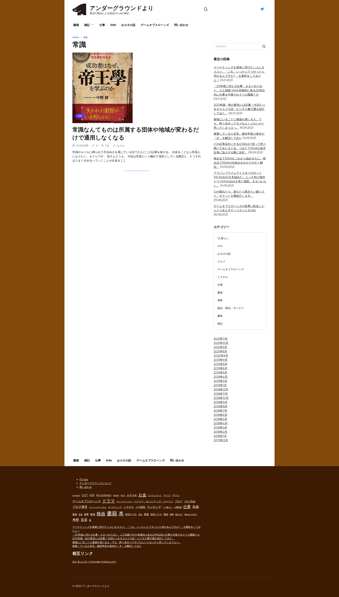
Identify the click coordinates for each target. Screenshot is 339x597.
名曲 (195, 507)
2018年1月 (220, 436)
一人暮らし (167, 507)
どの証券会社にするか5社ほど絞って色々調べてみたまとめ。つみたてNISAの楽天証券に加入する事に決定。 (240, 148)
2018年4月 (221, 423)
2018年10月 (221, 398)
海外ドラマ (156, 514)
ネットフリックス (124, 502)
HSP (92, 495)
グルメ (221, 261)
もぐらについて (155, 495)
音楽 (84, 520)
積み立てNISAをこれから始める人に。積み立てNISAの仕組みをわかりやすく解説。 (240, 163)
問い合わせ (181, 25)
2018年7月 (220, 410)
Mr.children (103, 495)
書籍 (76, 25)
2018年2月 (220, 432)
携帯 (86, 514)
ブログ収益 (189, 501)
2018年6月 (220, 415)
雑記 (87, 25)
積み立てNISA (191, 514)
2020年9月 (221, 355)
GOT (85, 495)
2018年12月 (221, 389)
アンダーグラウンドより (122, 8)
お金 (142, 494)
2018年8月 (220, 406)
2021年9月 (220, 347)
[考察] (102, 121)
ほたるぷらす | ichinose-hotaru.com (94, 561)
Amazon (76, 495)
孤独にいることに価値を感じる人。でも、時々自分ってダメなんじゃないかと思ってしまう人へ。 (239, 123)
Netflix (116, 495)
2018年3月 (220, 427)
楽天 (140, 514)
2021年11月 (221, 338)
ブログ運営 (79, 507)
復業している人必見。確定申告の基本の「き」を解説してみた (107, 546)
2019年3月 (220, 381)
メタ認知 (140, 507)
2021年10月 (221, 343)
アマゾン (167, 495)
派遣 (146, 514)
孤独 (74, 514)
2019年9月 (220, 360)
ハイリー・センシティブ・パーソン (153, 501)
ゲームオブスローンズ (155, 25)
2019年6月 (220, 368)
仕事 (102, 25)
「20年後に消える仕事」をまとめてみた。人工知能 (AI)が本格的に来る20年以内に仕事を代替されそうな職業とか (239, 90)
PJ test (83, 479)
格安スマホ (131, 514)
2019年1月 (220, 385)
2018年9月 (220, 402)
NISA (123, 495)
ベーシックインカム (97, 507)
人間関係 (178, 507)
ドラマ (108, 500)
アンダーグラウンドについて (95, 483)
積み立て (179, 514)
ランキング (154, 507)
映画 (101, 513)
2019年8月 (220, 364)
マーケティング (115, 507)
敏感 (92, 514)
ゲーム (176, 495)
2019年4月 (221, 376)
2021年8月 (220, 351)
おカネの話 (128, 25)
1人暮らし (223, 238)
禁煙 (172, 514)
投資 (80, 514)
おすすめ (132, 495)
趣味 (220, 315)
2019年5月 (220, 372)
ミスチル (222, 277)
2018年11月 (221, 393)
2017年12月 (221, 440)
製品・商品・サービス (230, 308)
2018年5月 (220, 419)
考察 (220, 300)
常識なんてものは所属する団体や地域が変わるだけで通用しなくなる (135, 133)
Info (113, 25)
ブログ (178, 501)
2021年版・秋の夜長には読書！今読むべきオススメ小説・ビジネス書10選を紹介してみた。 (239, 109)
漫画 (165, 514)
